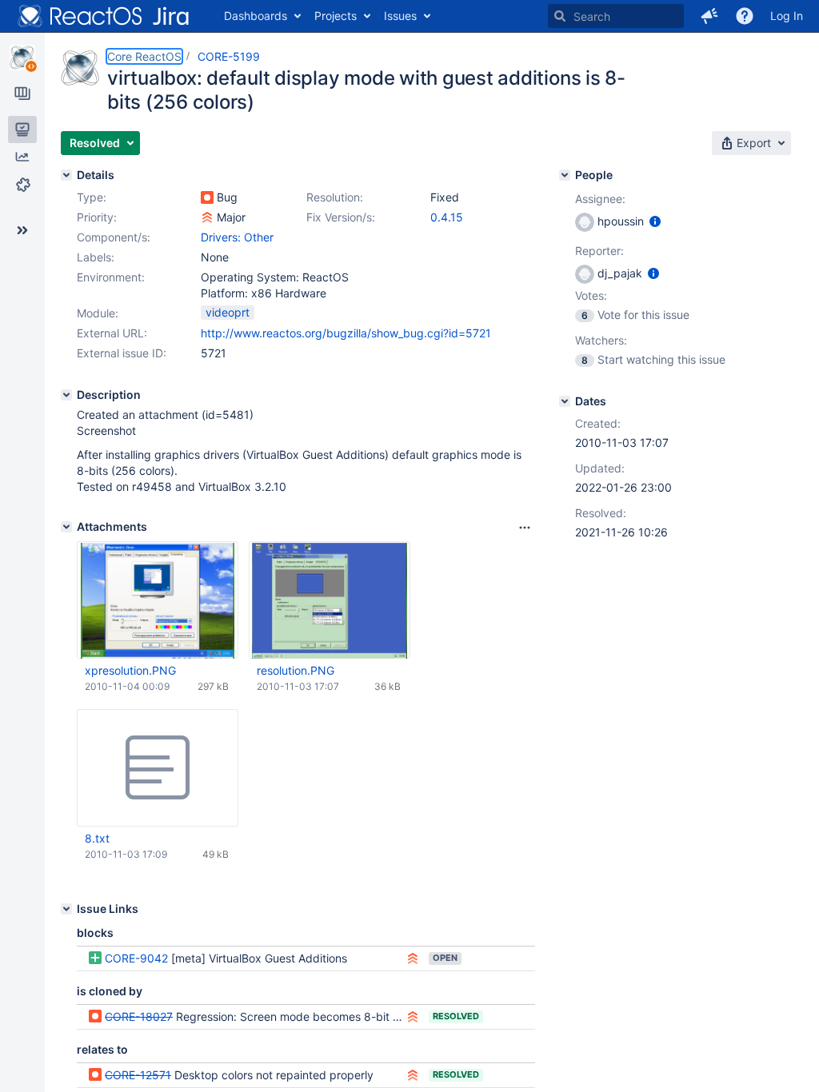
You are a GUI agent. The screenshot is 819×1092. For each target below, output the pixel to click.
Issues (400, 15)
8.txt (97, 838)
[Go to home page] (104, 16)
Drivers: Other (237, 237)
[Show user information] (655, 221)
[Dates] (564, 401)
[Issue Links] (66, 909)
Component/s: (113, 237)
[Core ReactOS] (22, 57)
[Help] (744, 16)
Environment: (111, 277)
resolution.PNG (295, 670)
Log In (786, 15)
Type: (91, 197)
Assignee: (600, 198)
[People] (564, 175)
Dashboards (255, 15)
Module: (97, 313)
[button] (709, 16)
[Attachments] (66, 526)
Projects (335, 15)
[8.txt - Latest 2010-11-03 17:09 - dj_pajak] (158, 768)
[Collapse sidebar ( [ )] (22, 230)
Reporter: (599, 250)
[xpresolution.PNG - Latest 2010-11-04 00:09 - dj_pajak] (157, 600)
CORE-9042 (136, 958)
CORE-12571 (138, 1075)
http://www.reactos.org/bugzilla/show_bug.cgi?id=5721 (346, 333)
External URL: (112, 333)
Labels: (95, 257)
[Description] (66, 395)
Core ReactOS (144, 56)
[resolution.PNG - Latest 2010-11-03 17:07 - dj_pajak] (330, 600)
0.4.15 (446, 217)
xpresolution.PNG (130, 670)
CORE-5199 (229, 56)
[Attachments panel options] (524, 527)
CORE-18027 (139, 1016)
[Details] (66, 175)
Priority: (97, 217)
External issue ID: (121, 353)
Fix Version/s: (340, 217)
